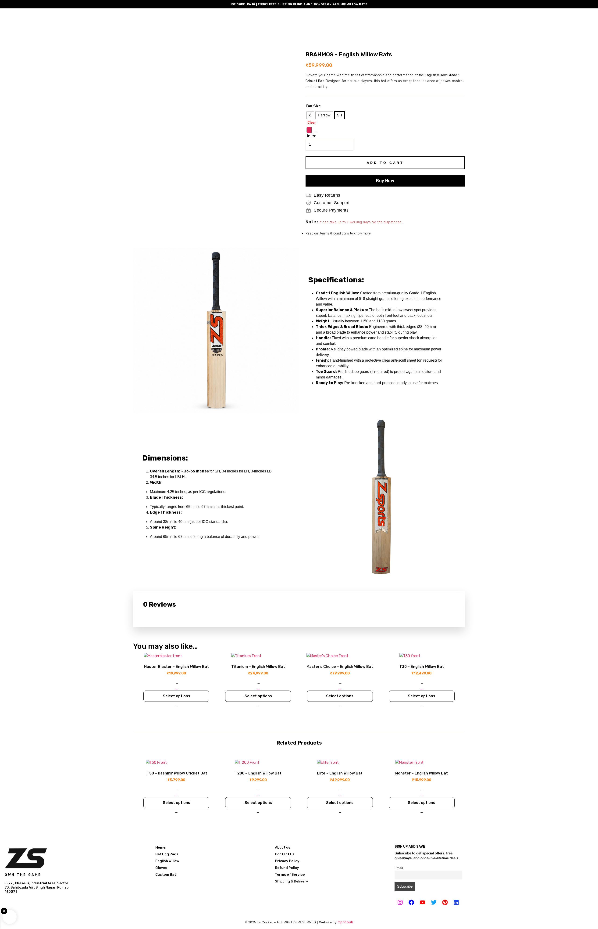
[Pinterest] (445, 902)
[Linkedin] (456, 902)
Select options (176, 696)
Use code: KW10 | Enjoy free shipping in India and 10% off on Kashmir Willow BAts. (299, 4)
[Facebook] (411, 902)
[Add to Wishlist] (309, 130)
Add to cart (385, 163)
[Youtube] (422, 902)
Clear (311, 123)
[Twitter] (433, 902)
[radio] (310, 115)
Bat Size (313, 106)
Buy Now (385, 180)
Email (399, 868)
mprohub (345, 922)
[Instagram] (400, 902)
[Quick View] (176, 688)
